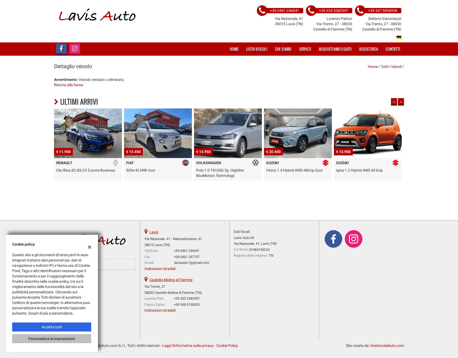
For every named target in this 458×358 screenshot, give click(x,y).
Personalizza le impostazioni (51, 339)
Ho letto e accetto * (269, 202)
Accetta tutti (52, 327)
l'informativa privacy (283, 202)
